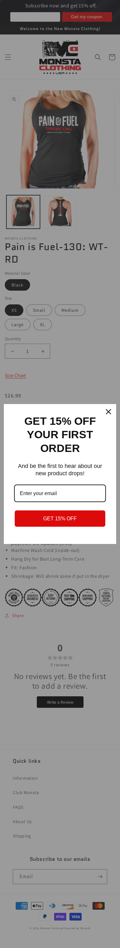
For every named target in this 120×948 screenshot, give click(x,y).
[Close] (108, 411)
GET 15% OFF (60, 518)
